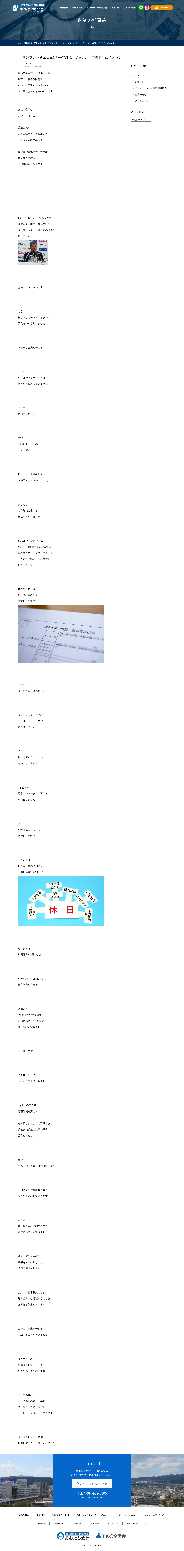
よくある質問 (130, 7)
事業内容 (116, 7)
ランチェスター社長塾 (97, 7)
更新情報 (64, 7)
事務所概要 (77, 7)
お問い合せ (164, 7)
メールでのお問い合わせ (95, 1483)
